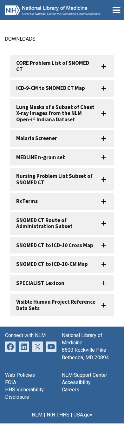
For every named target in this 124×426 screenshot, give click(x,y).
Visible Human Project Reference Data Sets (55, 304)
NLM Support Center (84, 375)
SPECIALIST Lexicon (40, 283)
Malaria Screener (36, 138)
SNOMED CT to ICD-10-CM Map (52, 263)
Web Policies (20, 375)
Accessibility (76, 382)
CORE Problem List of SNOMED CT (52, 65)
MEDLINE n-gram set (40, 157)
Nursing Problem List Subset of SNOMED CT (54, 179)
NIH (51, 415)
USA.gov (83, 415)
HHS (64, 415)
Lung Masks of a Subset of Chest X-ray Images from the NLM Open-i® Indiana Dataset (55, 113)
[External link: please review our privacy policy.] (24, 346)
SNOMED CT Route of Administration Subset (44, 223)
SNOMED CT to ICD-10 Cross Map (54, 245)
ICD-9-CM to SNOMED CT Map (50, 88)
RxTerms (27, 201)
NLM (37, 415)
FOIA (10, 382)
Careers (70, 390)
